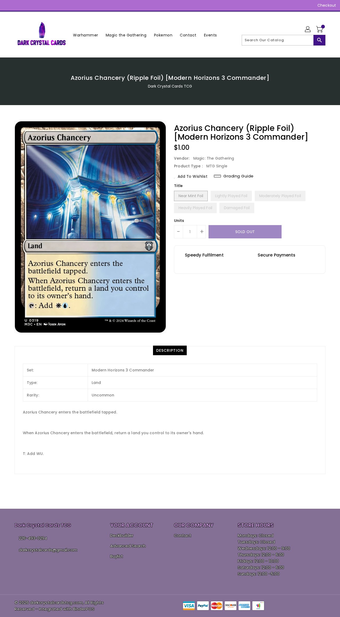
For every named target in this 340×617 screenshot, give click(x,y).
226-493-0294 (33, 538)
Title (178, 185)
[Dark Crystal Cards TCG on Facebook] (8, 5)
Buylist (116, 556)
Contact (182, 535)
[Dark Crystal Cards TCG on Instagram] (19, 5)
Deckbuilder (121, 535)
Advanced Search (128, 546)
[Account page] (308, 29)
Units (179, 220)
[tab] (170, 350)
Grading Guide (238, 176)
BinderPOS (84, 609)
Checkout (326, 5)
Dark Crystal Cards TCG (170, 86)
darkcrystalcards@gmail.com (48, 550)
